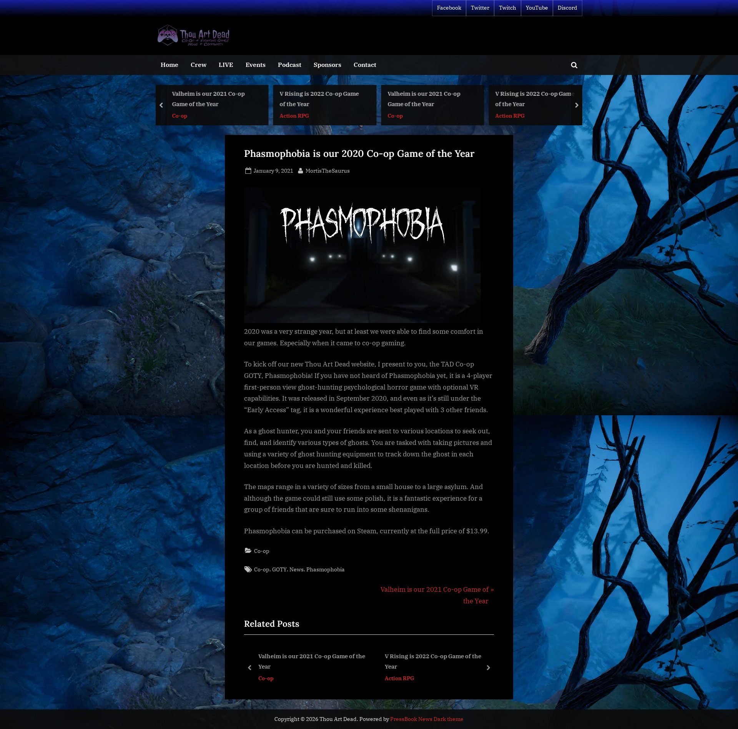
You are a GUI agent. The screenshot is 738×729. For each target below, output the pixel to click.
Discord (567, 7)
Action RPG (196, 115)
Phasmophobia (325, 569)
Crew (198, 64)
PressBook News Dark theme (427, 719)
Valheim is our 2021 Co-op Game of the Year (325, 99)
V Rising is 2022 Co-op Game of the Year (221, 99)
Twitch (507, 7)
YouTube (537, 7)
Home (169, 64)
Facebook (449, 7)
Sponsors (327, 64)
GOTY (279, 569)
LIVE (226, 64)
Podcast (289, 64)
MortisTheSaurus (328, 170)
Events (256, 64)
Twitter (480, 7)
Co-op (297, 115)
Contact (365, 64)
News (296, 569)
